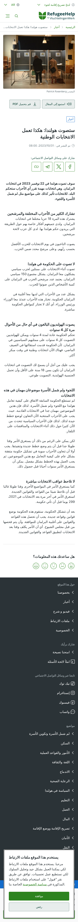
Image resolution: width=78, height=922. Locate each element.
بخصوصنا (64, 592)
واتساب (65, 712)
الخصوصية (63, 630)
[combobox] (55, 4)
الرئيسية (70, 27)
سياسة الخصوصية (35, 884)
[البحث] (16, 16)
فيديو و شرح (61, 611)
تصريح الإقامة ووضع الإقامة (51, 828)
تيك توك (64, 683)
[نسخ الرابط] (36, 166)
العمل (66, 809)
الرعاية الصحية (60, 781)
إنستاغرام (63, 693)
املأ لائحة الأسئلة (59, 662)
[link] (57, 16)
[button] (71, 566)
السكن (65, 743)
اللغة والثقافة (61, 762)
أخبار (57, 27)
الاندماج (65, 772)
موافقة (39, 896)
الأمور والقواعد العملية (55, 753)
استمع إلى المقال (55, 104)
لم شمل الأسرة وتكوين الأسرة (49, 734)
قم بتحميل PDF (22, 104)
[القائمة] (7, 16)
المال (66, 819)
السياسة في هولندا (57, 791)
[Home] (57, 16)
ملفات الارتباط (60, 621)
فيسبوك (64, 702)
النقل (66, 847)
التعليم (65, 800)
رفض (39, 906)
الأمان (66, 838)
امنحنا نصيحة (61, 652)
